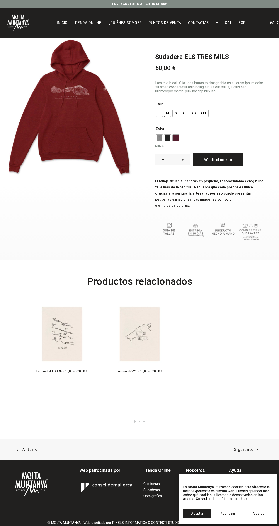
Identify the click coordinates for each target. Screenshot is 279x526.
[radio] (159, 113)
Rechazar (227, 514)
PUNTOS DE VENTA (165, 22)
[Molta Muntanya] (18, 23)
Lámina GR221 (139, 371)
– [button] (217, 22)
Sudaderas (151, 490)
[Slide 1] (134, 421)
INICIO (62, 22)
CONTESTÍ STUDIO (165, 523)
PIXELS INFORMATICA (129, 523)
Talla (159, 104)
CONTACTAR (198, 22)
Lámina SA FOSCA (61, 371)
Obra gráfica (152, 496)
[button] (272, 23)
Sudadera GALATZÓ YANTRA (217, 402)
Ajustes (258, 514)
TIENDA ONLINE (88, 22)
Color (160, 128)
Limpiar (160, 145)
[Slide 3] (144, 421)
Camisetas (151, 484)
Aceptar (197, 514)
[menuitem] (62, 23)
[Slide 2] (139, 421)
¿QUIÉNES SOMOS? (125, 22)
